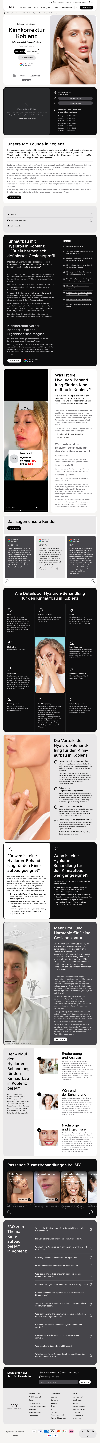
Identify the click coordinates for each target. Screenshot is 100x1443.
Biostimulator (77, 1400)
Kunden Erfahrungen (58, 1418)
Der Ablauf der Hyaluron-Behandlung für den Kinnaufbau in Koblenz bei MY (79, 294)
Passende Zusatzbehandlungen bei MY (79, 299)
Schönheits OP (78, 1416)
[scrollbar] (50, 581)
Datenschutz (19, 1432)
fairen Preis (74, 834)
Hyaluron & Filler (79, 1409)
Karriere (54, 1403)
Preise (67, 2)
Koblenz (18, 13)
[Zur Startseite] (12, 7)
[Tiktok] (88, 1436)
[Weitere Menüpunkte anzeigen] (76, 7)
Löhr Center (27, 13)
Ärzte (54, 2)
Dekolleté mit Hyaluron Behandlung (70, 434)
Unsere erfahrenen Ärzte (67, 822)
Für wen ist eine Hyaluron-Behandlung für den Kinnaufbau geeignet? (78, 273)
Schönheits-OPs (35, 1413)
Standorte (61, 2)
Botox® (75, 1403)
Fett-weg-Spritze (79, 1406)
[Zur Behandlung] (29, 1199)
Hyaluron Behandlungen (63, 7)
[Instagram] (93, 1431)
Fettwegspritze (46, 7)
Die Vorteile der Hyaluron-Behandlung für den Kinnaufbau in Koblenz (79, 266)
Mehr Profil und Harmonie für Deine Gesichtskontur (77, 287)
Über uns (54, 1397)
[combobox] (92, 2)
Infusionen (32, 1409)
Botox (36, 7)
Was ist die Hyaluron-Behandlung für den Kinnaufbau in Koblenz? (79, 252)
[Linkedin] (88, 1431)
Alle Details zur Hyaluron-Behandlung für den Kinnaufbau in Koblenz (79, 259)
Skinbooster (33, 1416)
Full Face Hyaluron (64, 437)
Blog (50, 2)
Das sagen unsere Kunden (74, 246)
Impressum (10, 1432)
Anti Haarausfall (78, 1397)
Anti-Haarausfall (25, 7)
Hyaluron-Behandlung (41, 293)
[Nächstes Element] (93, 581)
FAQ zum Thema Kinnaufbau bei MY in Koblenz (78, 305)
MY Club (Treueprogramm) (78, 2)
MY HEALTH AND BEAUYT (70, 832)
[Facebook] (83, 1431)
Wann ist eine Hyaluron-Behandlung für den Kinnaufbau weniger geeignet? (78, 280)
